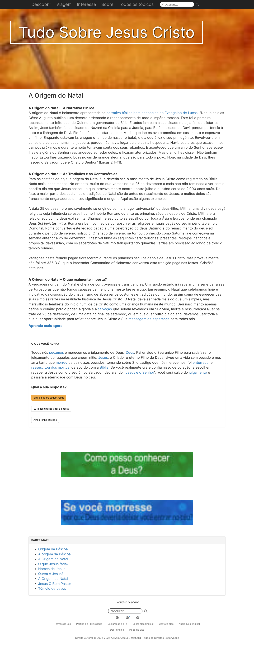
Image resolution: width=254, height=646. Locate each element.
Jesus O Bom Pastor (54, 584)
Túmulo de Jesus (52, 588)
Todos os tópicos (136, 4)
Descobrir (41, 4)
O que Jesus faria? (53, 564)
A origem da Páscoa (54, 554)
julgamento (198, 372)
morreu (61, 362)
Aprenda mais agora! (46, 326)
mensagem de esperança (149, 319)
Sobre (107, 4)
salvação (105, 309)
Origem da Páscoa (53, 549)
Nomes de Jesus (51, 569)
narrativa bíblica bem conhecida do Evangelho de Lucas (152, 113)
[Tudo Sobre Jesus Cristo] (127, 44)
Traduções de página (127, 601)
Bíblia (104, 367)
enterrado (201, 362)
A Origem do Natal (53, 559)
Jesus (103, 357)
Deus (130, 352)
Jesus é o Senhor (140, 372)
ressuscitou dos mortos (50, 367)
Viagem (64, 4)
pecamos (56, 352)
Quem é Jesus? (50, 574)
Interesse (86, 4)
